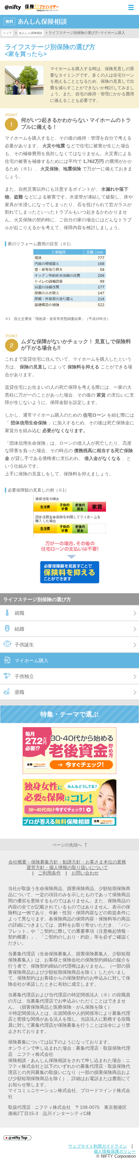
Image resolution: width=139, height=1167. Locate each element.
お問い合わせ (85, 872)
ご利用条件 (49, 872)
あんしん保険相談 (30, 33)
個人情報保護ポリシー (115, 1151)
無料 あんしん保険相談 (35, 21)
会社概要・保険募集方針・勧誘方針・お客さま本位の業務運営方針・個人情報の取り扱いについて (67, 864)
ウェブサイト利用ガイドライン (97, 1146)
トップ (7, 33)
